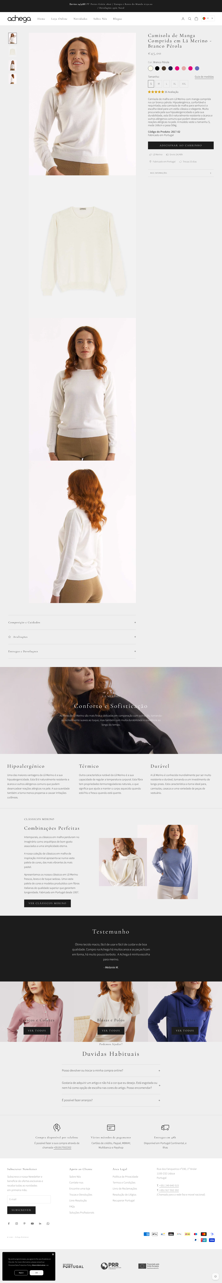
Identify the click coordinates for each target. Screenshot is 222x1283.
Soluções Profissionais (81, 1212)
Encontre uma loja (79, 1188)
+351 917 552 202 (169, 1190)
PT (208, 18)
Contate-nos (76, 1182)
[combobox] (208, 18)
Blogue (117, 18)
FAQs (72, 1206)
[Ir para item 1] (12, 38)
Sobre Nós (100, 18)
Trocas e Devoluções (80, 1195)
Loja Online (59, 18)
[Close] (53, 1254)
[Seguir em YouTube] (32, 1223)
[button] (156, 92)
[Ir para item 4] (12, 78)
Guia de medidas (204, 77)
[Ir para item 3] (12, 65)
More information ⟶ (40, 1265)
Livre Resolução (78, 1200)
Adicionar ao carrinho (181, 145)
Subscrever (21, 1210)
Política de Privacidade (125, 1177)
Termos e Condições (124, 1182)
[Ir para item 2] (12, 51)
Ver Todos (37, 1030)
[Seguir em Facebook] (8, 1223)
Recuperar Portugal (124, 1200)
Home (41, 18)
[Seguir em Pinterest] (24, 1223)
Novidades (80, 18)
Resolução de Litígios (124, 1195)
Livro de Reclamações (125, 1188)
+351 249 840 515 (169, 1185)
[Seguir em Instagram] (16, 1223)
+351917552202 (62, 1147)
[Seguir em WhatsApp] (48, 1223)
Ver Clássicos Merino (47, 903)
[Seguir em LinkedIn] (40, 1223)
